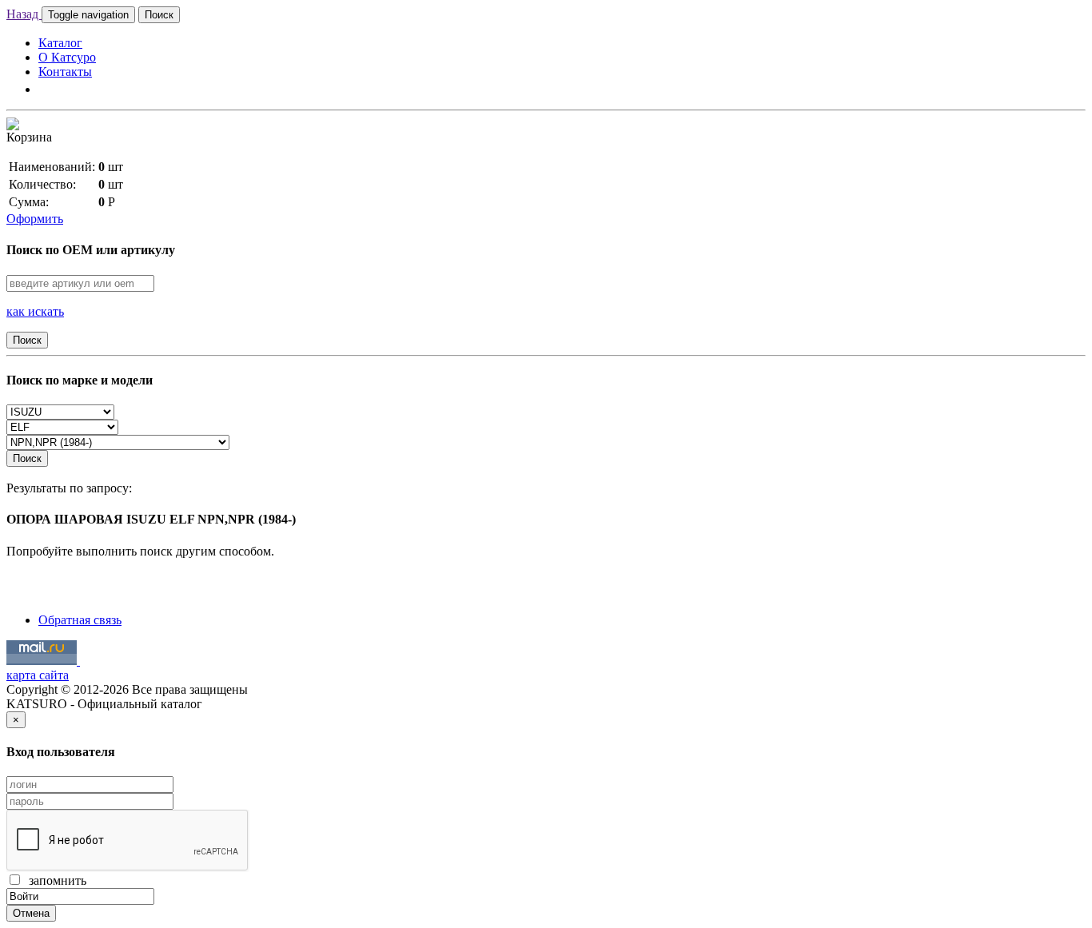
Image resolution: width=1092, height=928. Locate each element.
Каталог (60, 43)
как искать (35, 311)
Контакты (65, 71)
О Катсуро (67, 57)
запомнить (54, 880)
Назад (24, 14)
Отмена (31, 913)
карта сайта (37, 675)
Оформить (34, 218)
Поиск (159, 15)
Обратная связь (80, 620)
